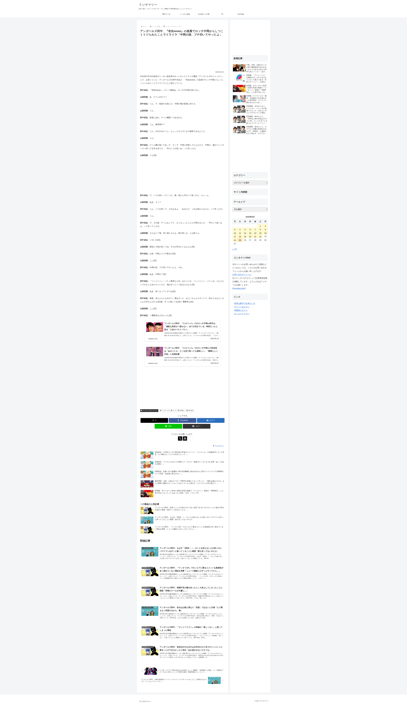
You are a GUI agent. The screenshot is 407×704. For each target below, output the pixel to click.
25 (240, 240)
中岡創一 (182, 410)
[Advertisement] (182, 53)
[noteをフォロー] (185, 438)
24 (235, 240)
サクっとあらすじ (241, 307)
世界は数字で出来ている (244, 303)
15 (260, 233)
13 (250, 233)
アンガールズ (165, 410)
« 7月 (234, 249)
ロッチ (174, 410)
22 (260, 236)
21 (255, 236)
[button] (196, 426)
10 (235, 233)
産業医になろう (241, 310)
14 (255, 233)
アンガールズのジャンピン (150, 410)
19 (245, 236)
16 (265, 233)
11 (240, 233)
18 (240, 236)
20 (250, 236)
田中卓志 (190, 410)
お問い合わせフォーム (241, 275)
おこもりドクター (241, 314)
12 (245, 233)
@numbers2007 (239, 288)
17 (235, 236)
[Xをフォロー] (180, 438)
